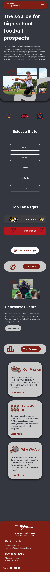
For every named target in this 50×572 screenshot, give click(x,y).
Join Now (31, 266)
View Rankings (30, 349)
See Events (13, 328)
